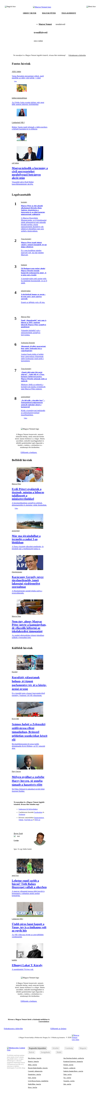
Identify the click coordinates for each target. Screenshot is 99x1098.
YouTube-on (28, 820)
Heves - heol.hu (32, 1087)
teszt (18, 836)
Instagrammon (39, 818)
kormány (24, 202)
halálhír (14, 960)
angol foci (15, 875)
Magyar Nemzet (45, 24)
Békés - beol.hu (32, 1065)
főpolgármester (17, 572)
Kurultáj (15, 672)
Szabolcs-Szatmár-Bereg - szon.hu (73, 1071)
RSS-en (37, 820)
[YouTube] (38, 824)
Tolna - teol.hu (67, 1074)
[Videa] (34, 824)
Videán (21, 820)
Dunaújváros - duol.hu (34, 1074)
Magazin (83, 1048)
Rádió (59, 1052)
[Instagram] (25, 824)
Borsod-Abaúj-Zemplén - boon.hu (38, 1068)
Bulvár (31, 1052)
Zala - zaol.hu (67, 1084)
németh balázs (26, 291)
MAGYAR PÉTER (49, 13)
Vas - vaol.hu (67, 1078)
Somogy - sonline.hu (69, 1068)
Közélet (56, 1048)
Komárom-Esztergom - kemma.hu (73, 1061)
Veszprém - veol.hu (68, 1081)
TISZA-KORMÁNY (68, 13)
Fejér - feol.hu (32, 1078)
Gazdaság (69, 1048)
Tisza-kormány (26, 239)
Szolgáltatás (45, 1052)
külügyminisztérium (19, 98)
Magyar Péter (25, 317)
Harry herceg (16, 771)
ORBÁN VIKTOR (29, 13)
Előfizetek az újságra (58, 1029)
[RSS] (43, 824)
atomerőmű (16, 531)
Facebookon (38, 812)
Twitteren (22, 814)
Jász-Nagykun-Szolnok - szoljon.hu (73, 1058)
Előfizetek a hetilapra (29, 452)
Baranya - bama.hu (33, 1061)
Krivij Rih (15, 719)
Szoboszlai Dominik (28, 343)
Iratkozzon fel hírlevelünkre (28, 809)
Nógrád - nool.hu (68, 1065)
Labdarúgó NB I (18, 123)
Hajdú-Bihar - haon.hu (34, 1084)
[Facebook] (21, 824)
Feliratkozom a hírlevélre (77, 55)
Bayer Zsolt (18, 833)
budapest (24, 265)
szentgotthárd (25, 397)
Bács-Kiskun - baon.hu (34, 1058)
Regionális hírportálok (37, 1048)
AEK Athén (16, 72)
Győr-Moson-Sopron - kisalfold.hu (38, 1081)
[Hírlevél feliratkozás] (16, 824)
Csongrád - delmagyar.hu (35, 1071)
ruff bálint (15, 163)
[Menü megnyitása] (91, 7)
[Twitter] (29, 824)
